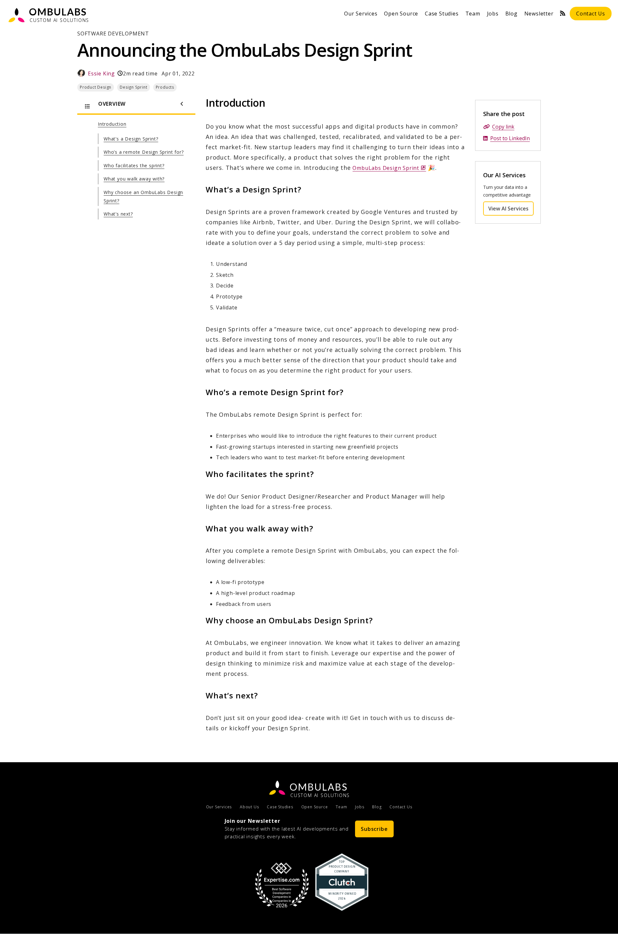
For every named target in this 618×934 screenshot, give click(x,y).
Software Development (113, 33)
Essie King (101, 73)
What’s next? (118, 214)
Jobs (493, 13)
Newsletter (539, 13)
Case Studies (442, 13)
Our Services (361, 13)
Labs (319, 787)
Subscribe (374, 828)
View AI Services (511, 208)
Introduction (112, 124)
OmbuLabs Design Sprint (389, 167)
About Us (249, 807)
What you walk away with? (134, 179)
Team (472, 13)
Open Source (401, 13)
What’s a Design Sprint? (131, 139)
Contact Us (590, 13)
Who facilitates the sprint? (134, 165)
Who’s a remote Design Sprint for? (143, 152)
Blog (511, 13)
